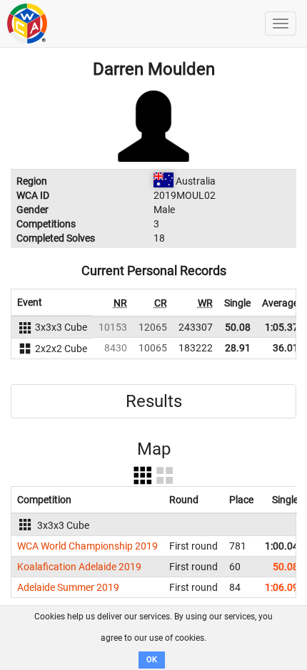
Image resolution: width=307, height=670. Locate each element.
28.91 (238, 348)
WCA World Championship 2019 (87, 546)
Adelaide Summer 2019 (68, 587)
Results (154, 401)
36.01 (285, 348)
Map (154, 449)
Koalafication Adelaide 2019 (79, 566)
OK (151, 659)
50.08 (238, 327)
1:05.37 (281, 327)
